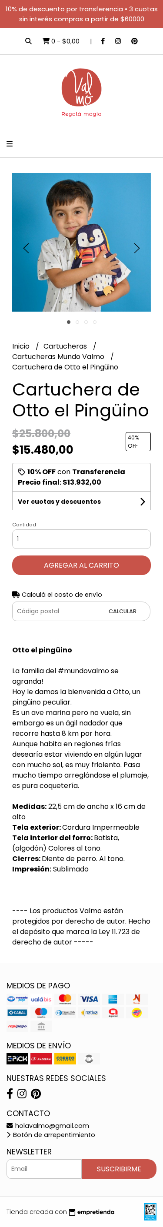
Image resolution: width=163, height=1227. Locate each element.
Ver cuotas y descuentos (59, 501)
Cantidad (24, 524)
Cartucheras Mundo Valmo (59, 357)
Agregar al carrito (81, 565)
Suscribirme (119, 1169)
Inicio (21, 346)
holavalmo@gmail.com (51, 1125)
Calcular (122, 611)
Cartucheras (66, 346)
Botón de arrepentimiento (53, 1135)
